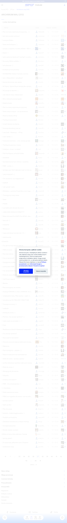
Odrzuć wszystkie (41, 271)
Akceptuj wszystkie (26, 271)
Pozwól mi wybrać (38, 266)
